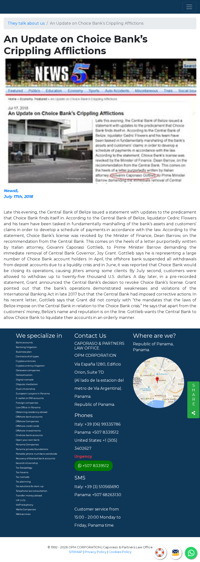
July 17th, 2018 (18, 196)
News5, (11, 190)
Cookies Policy (120, 552)
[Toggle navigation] (189, 7)
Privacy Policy (95, 552)
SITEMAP (75, 552)
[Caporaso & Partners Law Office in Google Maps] (158, 382)
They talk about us (26, 23)
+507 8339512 (95, 465)
